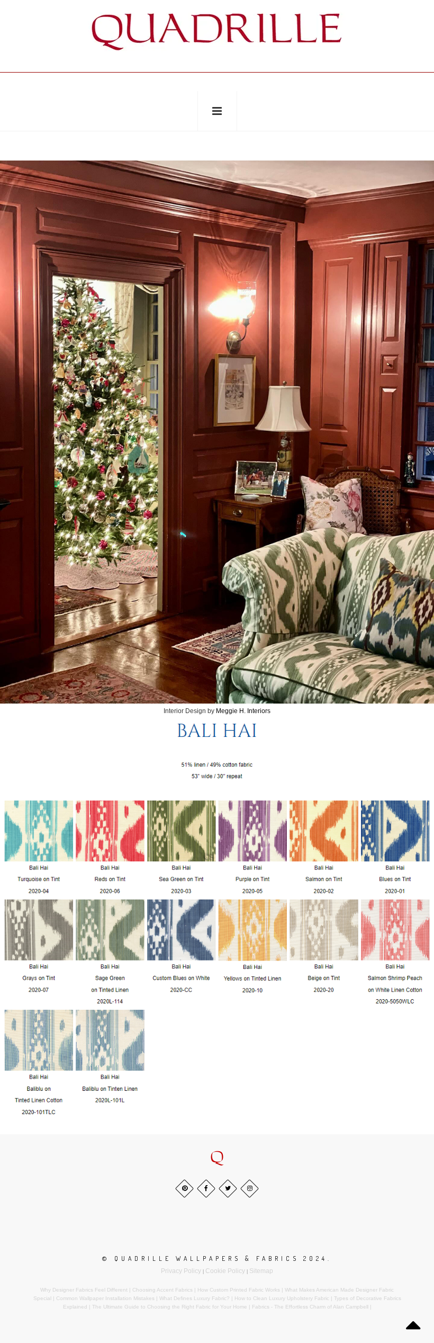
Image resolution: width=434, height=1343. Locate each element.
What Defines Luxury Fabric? (194, 1298)
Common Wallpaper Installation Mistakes (105, 1298)
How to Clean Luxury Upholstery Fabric (281, 1298)
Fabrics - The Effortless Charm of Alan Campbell (310, 1307)
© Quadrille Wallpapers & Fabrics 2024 (215, 1258)
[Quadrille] (217, 31)
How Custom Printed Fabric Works (238, 1290)
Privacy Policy (181, 1271)
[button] (217, 1157)
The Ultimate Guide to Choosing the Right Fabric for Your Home (169, 1307)
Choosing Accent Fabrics (162, 1290)
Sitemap (261, 1271)
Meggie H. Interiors (243, 711)
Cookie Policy (225, 1271)
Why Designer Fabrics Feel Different (84, 1290)
